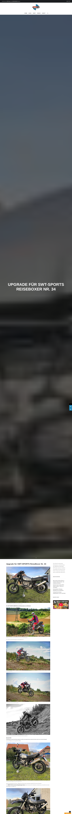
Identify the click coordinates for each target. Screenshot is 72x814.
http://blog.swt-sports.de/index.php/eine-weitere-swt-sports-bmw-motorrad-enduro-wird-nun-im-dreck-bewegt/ (26, 790)
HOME (25, 13)
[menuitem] (68, 1)
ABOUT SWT (68, 1)
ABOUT (43, 13)
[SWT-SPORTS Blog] (36, 7)
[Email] (70, 406)
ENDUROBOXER (14, 1)
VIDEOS (39, 13)
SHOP (34, 13)
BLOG (30, 13)
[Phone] (70, 409)
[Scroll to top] (70, 811)
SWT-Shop (8, 1)
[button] (47, 13)
